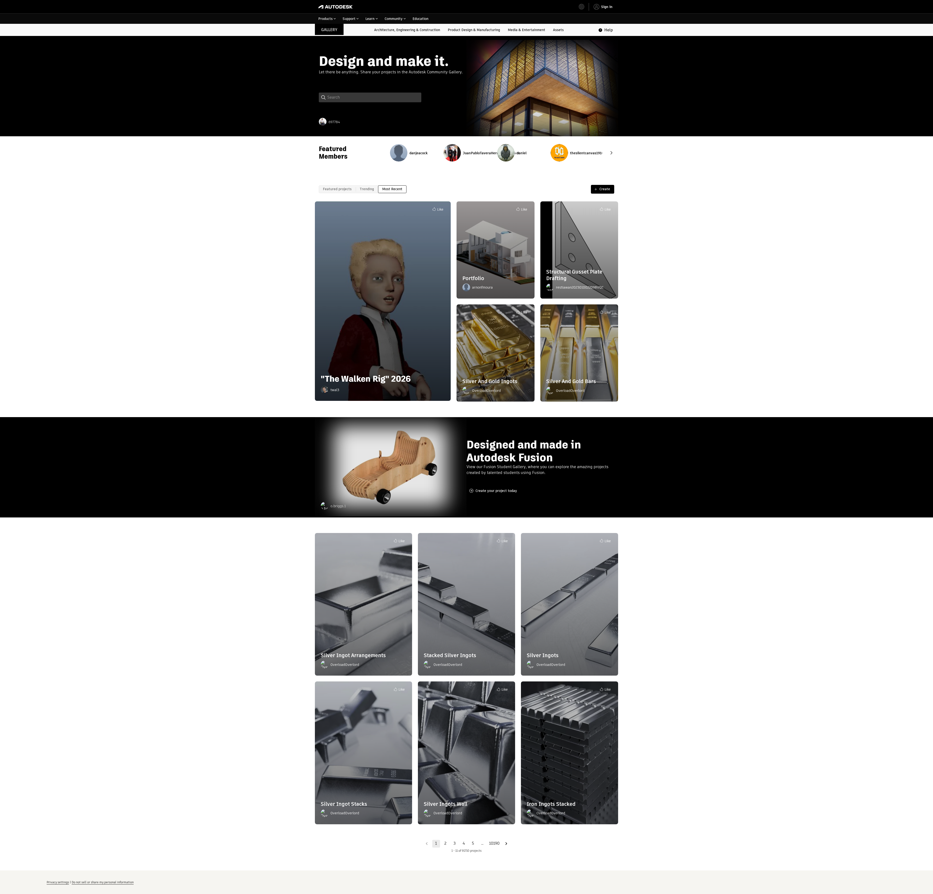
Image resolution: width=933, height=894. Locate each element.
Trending (367, 189)
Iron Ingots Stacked (551, 804)
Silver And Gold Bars (571, 381)
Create (604, 189)
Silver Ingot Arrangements (353, 655)
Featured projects (337, 189)
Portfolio (473, 278)
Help (608, 30)
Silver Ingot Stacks (344, 804)
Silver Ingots (543, 655)
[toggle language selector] (582, 7)
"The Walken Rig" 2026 (366, 379)
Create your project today (496, 490)
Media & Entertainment (526, 29)
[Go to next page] (506, 844)
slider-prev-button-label (611, 153)
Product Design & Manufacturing (474, 29)
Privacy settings (58, 882)
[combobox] (406, 7)
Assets (558, 29)
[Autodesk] (336, 7)
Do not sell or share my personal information (103, 882)
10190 (494, 843)
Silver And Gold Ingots (489, 381)
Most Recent (392, 189)
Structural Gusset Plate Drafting (574, 275)
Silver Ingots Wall (445, 804)
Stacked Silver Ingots (450, 655)
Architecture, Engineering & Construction (407, 29)
